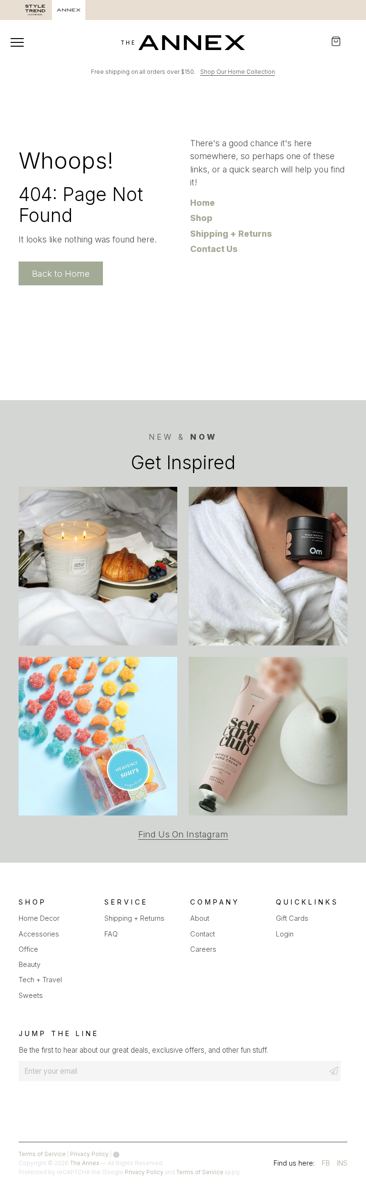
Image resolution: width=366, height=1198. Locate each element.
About (199, 918)
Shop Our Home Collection (237, 71)
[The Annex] (183, 42)
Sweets (31, 995)
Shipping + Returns (231, 234)
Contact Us (214, 249)
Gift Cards (292, 918)
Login (285, 934)
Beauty (30, 964)
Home (202, 203)
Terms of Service (42, 1154)
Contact (202, 934)
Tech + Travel (40, 980)
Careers (203, 949)
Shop (201, 218)
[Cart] (342, 41)
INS (342, 1164)
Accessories (39, 934)
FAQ (111, 934)
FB (326, 1164)
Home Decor (39, 918)
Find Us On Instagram (183, 834)
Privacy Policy (89, 1154)
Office (28, 949)
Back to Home (61, 273)
